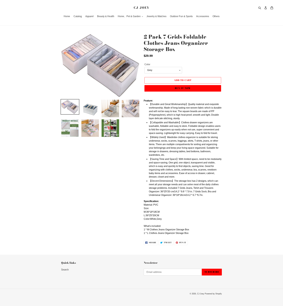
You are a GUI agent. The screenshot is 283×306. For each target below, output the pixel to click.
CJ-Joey (141, 7)
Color (147, 64)
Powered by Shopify (213, 294)
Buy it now (183, 88)
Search (65, 269)
